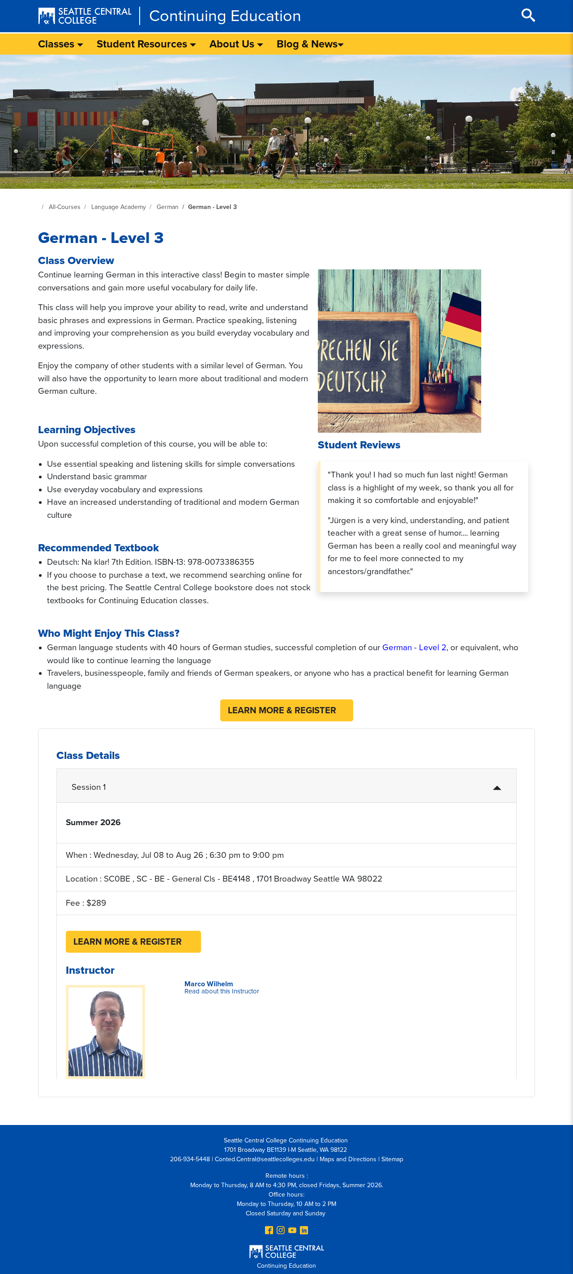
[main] (286, 583)
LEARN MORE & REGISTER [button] (282, 710)
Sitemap (392, 1159)
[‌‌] (269, 1231)
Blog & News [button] (307, 44)
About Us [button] (233, 44)
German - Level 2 (414, 647)
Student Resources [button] (143, 44)
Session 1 (89, 787)
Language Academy (118, 207)
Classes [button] (57, 44)
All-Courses (65, 207)
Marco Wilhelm (221, 987)
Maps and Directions (348, 1159)
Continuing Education (225, 16)
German (168, 207)
